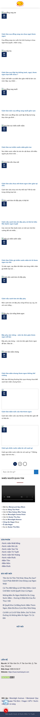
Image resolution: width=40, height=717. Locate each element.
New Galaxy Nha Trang (17, 512)
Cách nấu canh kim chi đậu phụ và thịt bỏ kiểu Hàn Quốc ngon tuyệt (19, 223)
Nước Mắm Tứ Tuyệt (27, 714)
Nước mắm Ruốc (9, 558)
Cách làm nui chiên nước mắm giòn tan (17, 147)
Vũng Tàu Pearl (13, 509)
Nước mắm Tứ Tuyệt (10, 552)
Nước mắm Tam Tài (10, 549)
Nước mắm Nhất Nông (11, 543)
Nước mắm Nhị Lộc (10, 546)
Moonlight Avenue (16, 698)
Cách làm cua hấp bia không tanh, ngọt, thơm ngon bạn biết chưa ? (19, 73)
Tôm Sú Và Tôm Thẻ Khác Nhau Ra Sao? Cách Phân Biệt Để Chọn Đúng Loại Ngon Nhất (19, 581)
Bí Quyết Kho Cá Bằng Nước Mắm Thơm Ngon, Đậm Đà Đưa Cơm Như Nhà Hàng (19, 606)
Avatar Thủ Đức (14, 701)
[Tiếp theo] (25, 464)
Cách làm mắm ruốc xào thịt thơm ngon (17, 412)
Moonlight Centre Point (16, 514)
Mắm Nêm (6, 563)
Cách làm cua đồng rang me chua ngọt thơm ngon (19, 35)
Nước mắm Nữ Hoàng (11, 555)
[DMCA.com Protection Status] (7, 677)
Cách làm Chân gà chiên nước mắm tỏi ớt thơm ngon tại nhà (20, 261)
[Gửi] (36, 472)
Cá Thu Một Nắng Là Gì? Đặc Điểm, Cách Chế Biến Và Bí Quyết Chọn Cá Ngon (19, 589)
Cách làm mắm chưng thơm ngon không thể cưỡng (18, 374)
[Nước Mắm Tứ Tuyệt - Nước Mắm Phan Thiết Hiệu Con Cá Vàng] (20, 4)
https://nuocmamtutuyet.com (18, 672)
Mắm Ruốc (6, 566)
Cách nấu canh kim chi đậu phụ (14, 298)
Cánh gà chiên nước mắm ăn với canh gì (17, 448)
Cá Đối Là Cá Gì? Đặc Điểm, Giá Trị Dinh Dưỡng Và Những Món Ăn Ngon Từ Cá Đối (19, 615)
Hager (24, 701)
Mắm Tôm (6, 560)
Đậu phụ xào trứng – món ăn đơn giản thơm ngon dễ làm (18, 336)
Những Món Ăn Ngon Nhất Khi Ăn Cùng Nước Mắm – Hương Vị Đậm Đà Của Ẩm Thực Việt (19, 598)
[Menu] (3, 4)
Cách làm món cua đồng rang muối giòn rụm (18, 111)
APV (30, 701)
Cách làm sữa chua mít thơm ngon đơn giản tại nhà (20, 184)
